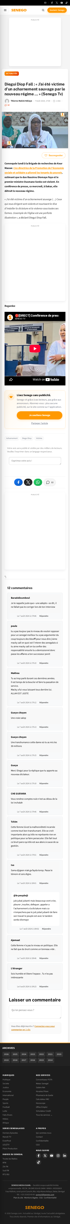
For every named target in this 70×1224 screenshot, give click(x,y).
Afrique (6, 1122)
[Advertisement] (35, 42)
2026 (6, 1054)
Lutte (5, 1111)
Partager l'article (39, 423)
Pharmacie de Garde (44, 1095)
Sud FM (6, 1170)
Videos (5, 1118)
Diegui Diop (27, 438)
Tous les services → (44, 1114)
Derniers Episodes (10, 1132)
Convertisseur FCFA (44, 1079)
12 (8, 105)
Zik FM (5, 1166)
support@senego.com (45, 1194)
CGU (38, 1144)
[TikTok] (66, 3)
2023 (32, 1054)
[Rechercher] (43, 10)
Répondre (43, 616)
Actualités (11, 73)
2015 (41, 1060)
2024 (24, 1054)
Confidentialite (42, 1140)
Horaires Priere (42, 1091)
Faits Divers (7, 1114)
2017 (24, 1060)
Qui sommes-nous (43, 1132)
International (8, 1095)
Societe (6, 1083)
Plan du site (18, 1197)
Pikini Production (10, 1148)
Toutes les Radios (10, 1158)
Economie (7, 1091)
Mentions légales (31, 1197)
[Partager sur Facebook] (18, 482)
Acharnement (12, 438)
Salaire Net (40, 1087)
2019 (6, 1060)
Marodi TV (7, 1136)
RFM (4, 1162)
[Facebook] (52, 3)
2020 (59, 1054)
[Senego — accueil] (19, 10)
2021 (50, 1054)
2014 (50, 1060)
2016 (32, 1060)
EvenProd (7, 1140)
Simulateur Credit (43, 1111)
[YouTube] (61, 3)
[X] (45, 1155)
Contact (39, 1136)
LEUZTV (6, 1144)
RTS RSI (6, 1174)
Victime (39, 438)
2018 (15, 1060)
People (5, 1099)
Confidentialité (50, 1197)
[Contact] (45, 2)
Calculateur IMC (42, 1099)
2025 (15, 1054)
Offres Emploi (41, 1107)
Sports (5, 1103)
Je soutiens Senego (39, 415)
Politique (6, 1079)
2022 (41, 1054)
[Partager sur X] (28, 482)
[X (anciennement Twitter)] (57, 3)
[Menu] (5, 10)
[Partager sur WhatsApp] (38, 482)
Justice (6, 1087)
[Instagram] (58, 1155)
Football (6, 1107)
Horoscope (40, 1103)
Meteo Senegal (42, 1083)
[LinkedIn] (64, 1155)
